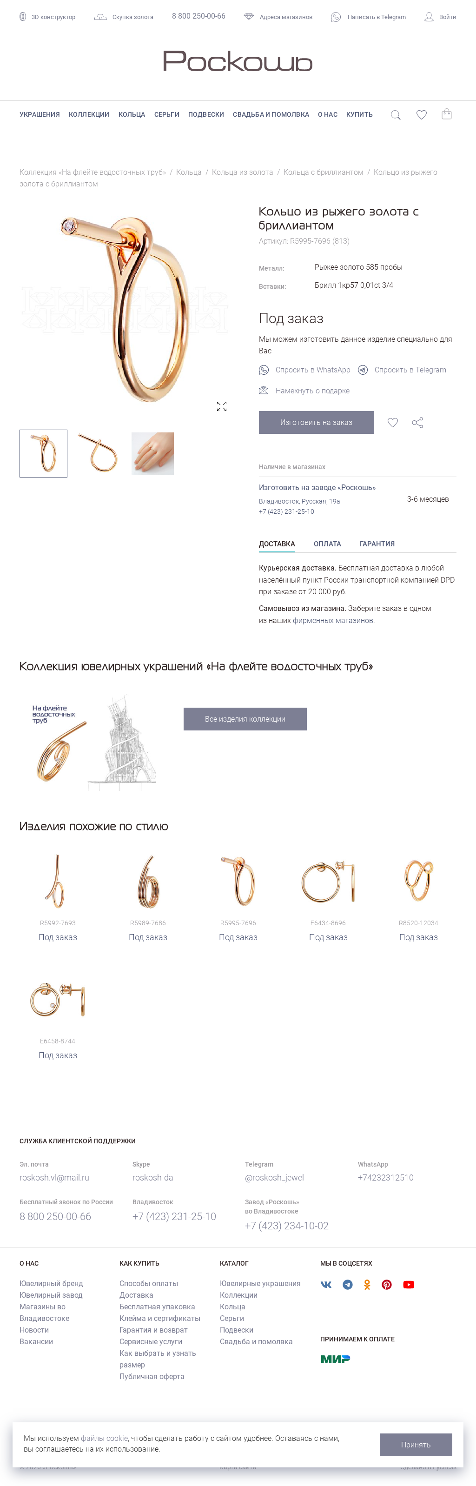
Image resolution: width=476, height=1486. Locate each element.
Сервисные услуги (150, 1341)
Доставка (136, 1295)
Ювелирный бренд (51, 1283)
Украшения (40, 114)
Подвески (206, 114)
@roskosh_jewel (274, 1177)
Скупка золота (132, 16)
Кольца (132, 114)
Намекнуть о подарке (313, 390)
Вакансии (36, 1341)
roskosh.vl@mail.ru (54, 1177)
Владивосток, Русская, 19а (299, 501)
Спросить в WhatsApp (313, 369)
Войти (447, 16)
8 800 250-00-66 (198, 16)
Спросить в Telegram (410, 369)
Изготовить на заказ (316, 422)
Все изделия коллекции (245, 719)
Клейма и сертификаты (159, 1318)
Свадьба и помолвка (271, 114)
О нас (327, 114)
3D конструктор (53, 16)
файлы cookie (104, 1438)
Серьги (166, 114)
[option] (125, 310)
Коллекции (89, 114)
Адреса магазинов (286, 16)
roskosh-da (152, 1177)
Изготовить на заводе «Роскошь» (317, 487)
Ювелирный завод (51, 1295)
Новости (34, 1330)
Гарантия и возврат (153, 1330)
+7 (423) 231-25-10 (286, 511)
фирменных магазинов (333, 620)
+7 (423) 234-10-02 (287, 1226)
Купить (359, 114)
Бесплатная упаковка (157, 1306)
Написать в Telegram (376, 16)
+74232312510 (386, 1177)
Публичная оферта (152, 1376)
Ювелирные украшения (260, 1283)
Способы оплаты (148, 1283)
